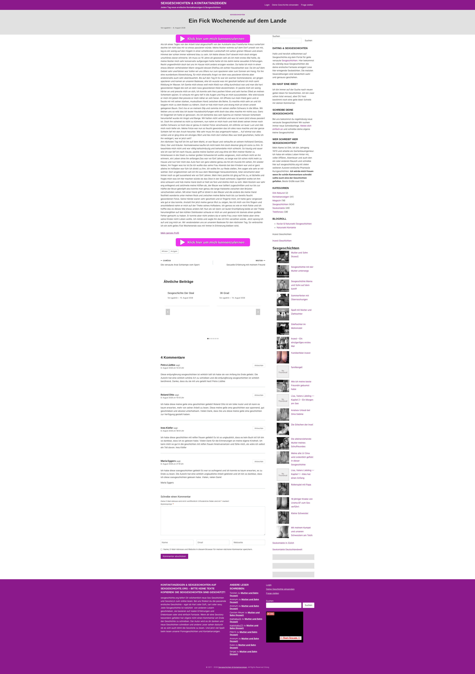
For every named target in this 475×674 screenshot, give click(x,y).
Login (267, 5)
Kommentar (167, 504)
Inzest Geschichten (282, 240)
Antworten (259, 365)
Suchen (276, 36)
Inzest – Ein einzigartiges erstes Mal (301, 342)
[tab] (208, 338)
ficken (165, 251)
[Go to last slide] (168, 312)
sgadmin (167, 28)
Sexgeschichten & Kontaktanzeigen (232, 667)
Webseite (238, 542)
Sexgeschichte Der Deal (181, 293)
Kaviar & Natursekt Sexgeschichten (294, 223)
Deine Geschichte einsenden (285, 5)
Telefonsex (278, 212)
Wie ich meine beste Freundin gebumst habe (301, 385)
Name (165, 542)
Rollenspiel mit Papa (301, 484)
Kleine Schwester (299, 513)
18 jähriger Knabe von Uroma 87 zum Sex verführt (302, 503)
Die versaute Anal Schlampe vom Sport (180, 263)
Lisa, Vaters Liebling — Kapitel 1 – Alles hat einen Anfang (302, 474)
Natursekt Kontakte (286, 227)
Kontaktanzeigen (281, 197)
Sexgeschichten (237, 15)
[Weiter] (258, 312)
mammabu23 (236, 625)
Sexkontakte (279, 208)
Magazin (277, 200)
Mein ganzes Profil (170, 233)
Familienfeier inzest (300, 353)
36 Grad (224, 293)
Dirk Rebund (279, 193)
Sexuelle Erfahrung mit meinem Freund (245, 263)
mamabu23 (235, 619)
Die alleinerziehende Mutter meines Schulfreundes (301, 443)
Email (200, 542)
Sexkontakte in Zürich (283, 543)
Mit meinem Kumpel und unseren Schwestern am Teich (301, 531)
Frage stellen (307, 5)
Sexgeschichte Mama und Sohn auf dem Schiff (301, 285)
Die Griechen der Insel (302, 424)
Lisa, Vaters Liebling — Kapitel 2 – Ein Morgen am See (302, 400)
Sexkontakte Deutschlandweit (287, 549)
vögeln (174, 251)
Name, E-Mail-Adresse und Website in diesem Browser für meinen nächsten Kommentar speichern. (207, 549)
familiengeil (296, 367)
